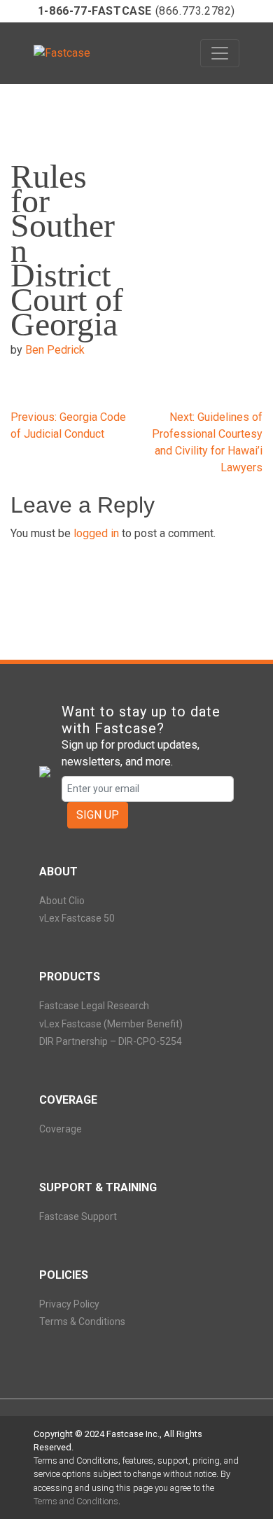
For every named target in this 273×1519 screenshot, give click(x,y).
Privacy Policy (69, 1304)
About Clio (62, 900)
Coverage (60, 1129)
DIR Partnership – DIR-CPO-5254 (110, 1041)
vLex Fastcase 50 (77, 918)
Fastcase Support (78, 1216)
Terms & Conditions (82, 1321)
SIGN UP (97, 814)
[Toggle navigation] (219, 53)
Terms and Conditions (76, 1501)
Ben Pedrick (55, 349)
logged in (96, 533)
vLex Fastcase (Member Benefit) (111, 1023)
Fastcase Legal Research (94, 1005)
